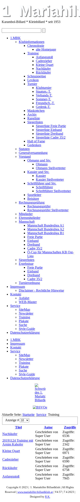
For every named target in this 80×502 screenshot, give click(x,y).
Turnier (32, 84)
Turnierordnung (29, 283)
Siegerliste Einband (49, 130)
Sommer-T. (43, 99)
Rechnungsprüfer (39, 206)
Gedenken (34, 145)
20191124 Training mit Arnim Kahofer (17, 442)
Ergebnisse (26, 263)
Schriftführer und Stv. (41, 183)
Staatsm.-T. (43, 91)
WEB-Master (28, 302)
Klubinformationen (31, 42)
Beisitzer (33, 198)
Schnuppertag (36, 76)
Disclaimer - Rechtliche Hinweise (41, 290)
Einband (33, 240)
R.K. (47, 496)
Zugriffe (70, 427)
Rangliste (33, 118)
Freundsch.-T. (45, 103)
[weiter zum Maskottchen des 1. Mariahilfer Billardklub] (40, 392)
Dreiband (33, 244)
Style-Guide (27, 328)
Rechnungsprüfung (32, 202)
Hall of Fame (36, 141)
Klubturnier (43, 87)
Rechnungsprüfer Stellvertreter (47, 210)
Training (33, 53)
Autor (48, 427)
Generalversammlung (33, 153)
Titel (18, 427)
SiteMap (24, 309)
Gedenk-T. (43, 107)
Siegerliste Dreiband (49, 133)
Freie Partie (35, 237)
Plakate (24, 321)
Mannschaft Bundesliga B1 (45, 233)
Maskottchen (36, 110)
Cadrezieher (44, 61)
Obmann (42, 164)
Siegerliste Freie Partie (51, 126)
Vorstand (25, 156)
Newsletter (26, 313)
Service (15, 306)
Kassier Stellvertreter (50, 179)
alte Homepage (46, 49)
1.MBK (15, 38)
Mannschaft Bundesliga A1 (45, 225)
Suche (23, 325)
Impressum (17, 286)
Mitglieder (26, 214)
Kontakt (15, 294)
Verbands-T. (44, 95)
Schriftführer (44, 187)
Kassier (41, 175)
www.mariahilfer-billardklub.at (35, 491)
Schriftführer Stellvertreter (53, 191)
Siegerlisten (35, 122)
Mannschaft (27, 221)
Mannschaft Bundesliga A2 (45, 229)
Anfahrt (24, 298)
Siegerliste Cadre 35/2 (50, 137)
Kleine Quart (44, 65)
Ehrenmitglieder (29, 218)
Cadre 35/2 (34, 248)
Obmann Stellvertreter (50, 168)
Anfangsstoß (44, 57)
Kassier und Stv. (38, 172)
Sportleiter (34, 195)
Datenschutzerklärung (25, 332)
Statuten (24, 149)
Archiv (32, 114)
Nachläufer (43, 68)
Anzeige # (12, 420)
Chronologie (35, 45)
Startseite (28, 414)
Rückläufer (43, 72)
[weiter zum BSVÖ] (40, 407)
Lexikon (33, 80)
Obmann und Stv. (39, 160)
